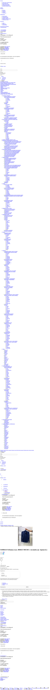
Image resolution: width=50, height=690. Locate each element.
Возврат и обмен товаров (6, 18)
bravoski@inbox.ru (3, 33)
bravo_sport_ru (7, 46)
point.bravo (7, 48)
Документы (4, 12)
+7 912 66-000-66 (3, 29)
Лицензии (2, 612)
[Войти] (0, 472)
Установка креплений (6, 5)
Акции (1, 606)
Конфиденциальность (4, 677)
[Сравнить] (2, 554)
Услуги (1, 607)
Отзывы (1, 613)
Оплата (3, 584)
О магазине (2, 609)
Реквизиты (4, 23)
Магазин (3, 10)
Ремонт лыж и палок (5, 4)
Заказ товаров (4, 16)
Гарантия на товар (5, 19)
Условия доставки (3, 618)
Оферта (1, 678)
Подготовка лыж (5, 3)
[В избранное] (2, 552)
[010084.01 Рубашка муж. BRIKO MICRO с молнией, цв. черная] (25, 536)
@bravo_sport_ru (6, 49)
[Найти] (1, 75)
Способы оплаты (3, 617)
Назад (6, 490)
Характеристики (5, 583)
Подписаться (3, 602)
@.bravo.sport (6, 50)
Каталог (1, 605)
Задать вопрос (4, 24)
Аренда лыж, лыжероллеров (7, 2)
